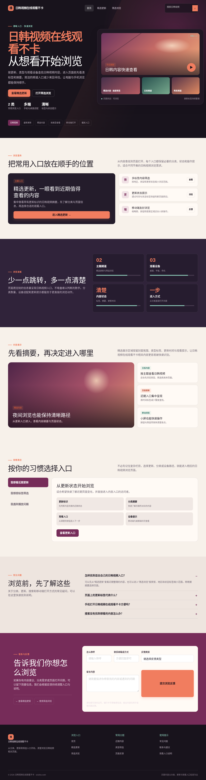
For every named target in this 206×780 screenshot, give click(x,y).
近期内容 (119, 741)
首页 (89, 8)
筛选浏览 (116, 8)
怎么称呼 (90, 652)
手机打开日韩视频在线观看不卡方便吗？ (108, 604)
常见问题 (163, 741)
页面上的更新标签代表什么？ (101, 595)
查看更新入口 (67, 533)
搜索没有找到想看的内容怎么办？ (104, 613)
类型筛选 (119, 747)
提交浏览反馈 (167, 683)
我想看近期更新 (20, 482)
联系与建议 (164, 747)
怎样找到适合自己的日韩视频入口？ (105, 575)
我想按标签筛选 (20, 493)
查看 (191, 180)
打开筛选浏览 (43, 93)
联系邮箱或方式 (121, 652)
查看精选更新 (19, 93)
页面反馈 (119, 753)
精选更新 (101, 8)
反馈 (191, 209)
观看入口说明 (165, 753)
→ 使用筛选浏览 (44, 701)
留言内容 (90, 672)
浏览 (191, 194)
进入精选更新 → (61, 214)
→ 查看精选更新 (23, 701)
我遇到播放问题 (20, 504)
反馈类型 (145, 652)
